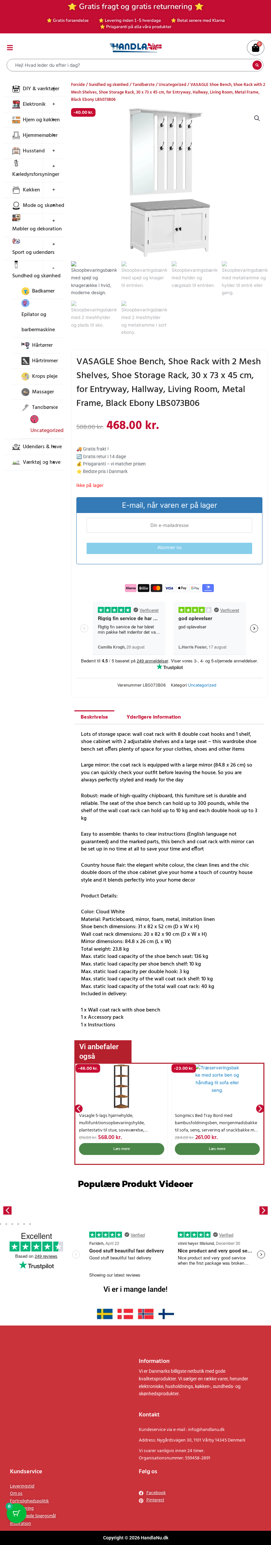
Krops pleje (45, 376)
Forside (78, 84)
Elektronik (34, 104)
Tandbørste (144, 84)
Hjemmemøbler (40, 135)
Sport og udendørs (33, 252)
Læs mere (121, 1149)
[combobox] (130, 65)
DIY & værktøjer (41, 89)
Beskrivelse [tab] (94, 717)
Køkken (31, 190)
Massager (43, 392)
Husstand (34, 151)
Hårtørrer (42, 345)
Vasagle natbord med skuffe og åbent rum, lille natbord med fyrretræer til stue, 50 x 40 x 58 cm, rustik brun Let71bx (217, 1123)
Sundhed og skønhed (36, 276)
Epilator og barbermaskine (38, 322)
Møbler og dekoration (37, 229)
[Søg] (257, 65)
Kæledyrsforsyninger (35, 174)
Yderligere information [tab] (154, 717)
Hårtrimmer (45, 361)
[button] (257, 118)
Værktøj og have (41, 462)
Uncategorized (46, 430)
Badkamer (43, 291)
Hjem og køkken (41, 120)
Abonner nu (169, 547)
